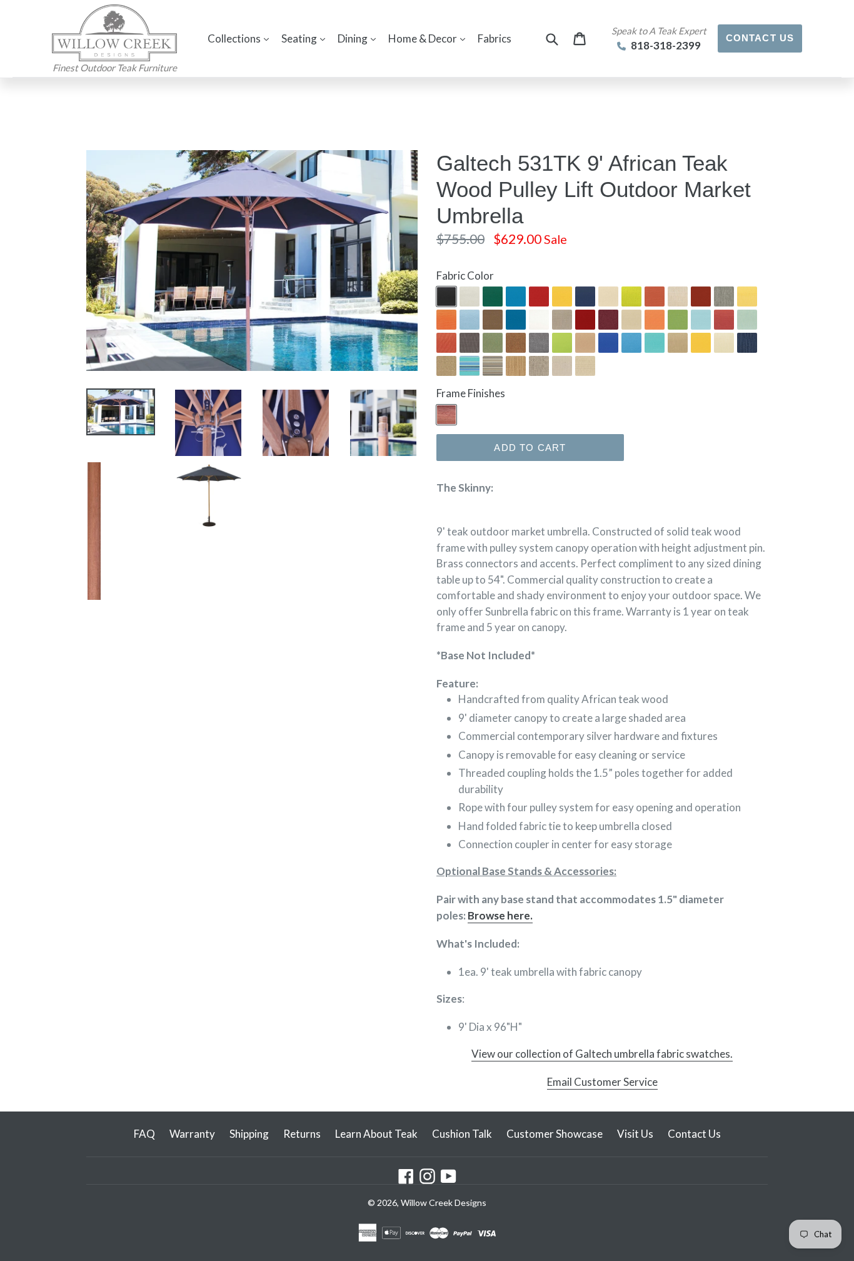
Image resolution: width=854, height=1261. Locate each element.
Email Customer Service (602, 1081)
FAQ (144, 1133)
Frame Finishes (470, 393)
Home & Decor (429, 38)
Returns (302, 1133)
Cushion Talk (462, 1133)
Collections (241, 38)
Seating (306, 38)
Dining (360, 38)
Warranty (192, 1133)
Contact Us (760, 38)
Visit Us (635, 1133)
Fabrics (494, 38)
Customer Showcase (554, 1133)
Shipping (249, 1133)
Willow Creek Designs (443, 1202)
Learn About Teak (376, 1133)
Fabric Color (465, 275)
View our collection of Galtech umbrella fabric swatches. (602, 1053)
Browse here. (500, 915)
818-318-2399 (665, 45)
